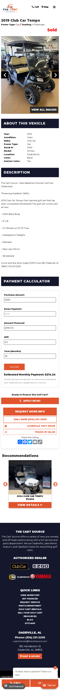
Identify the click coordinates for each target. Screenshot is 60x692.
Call (36, 7)
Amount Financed (14, 323)
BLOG (30, 620)
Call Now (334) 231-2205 (30, 419)
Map (46, 7)
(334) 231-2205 (35, 637)
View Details (29, 505)
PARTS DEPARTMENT (30, 605)
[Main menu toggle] (54, 7)
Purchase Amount (14, 295)
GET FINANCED (30, 598)
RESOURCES (30, 616)
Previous (4, 483)
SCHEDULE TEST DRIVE (41, 426)
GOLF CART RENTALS (30, 609)
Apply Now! (31, 400)
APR (6, 337)
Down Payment (12, 309)
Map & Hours (31, 656)
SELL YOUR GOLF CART (30, 612)
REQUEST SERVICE (30, 602)
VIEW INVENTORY (30, 595)
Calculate (14, 367)
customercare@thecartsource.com (30, 641)
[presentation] (4, 74)
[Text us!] (49, 686)
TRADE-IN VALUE (45, 432)
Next (54, 483)
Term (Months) (12, 351)
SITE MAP (30, 623)
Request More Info (30, 411)
